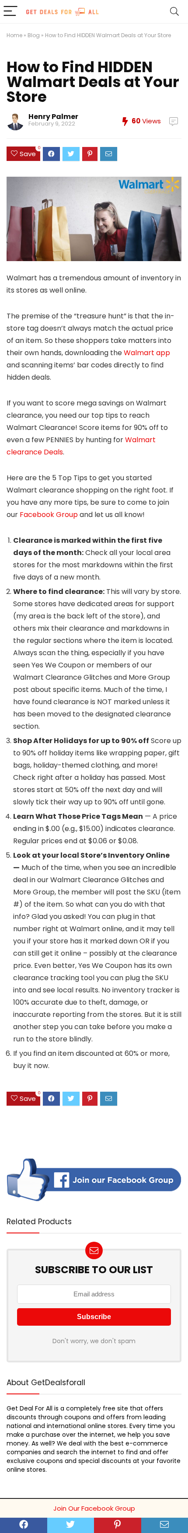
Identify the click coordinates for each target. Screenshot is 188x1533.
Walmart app (147, 353)
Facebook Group (49, 515)
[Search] (174, 11)
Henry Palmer (53, 117)
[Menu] (10, 11)
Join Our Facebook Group (94, 1508)
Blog (34, 35)
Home (14, 35)
